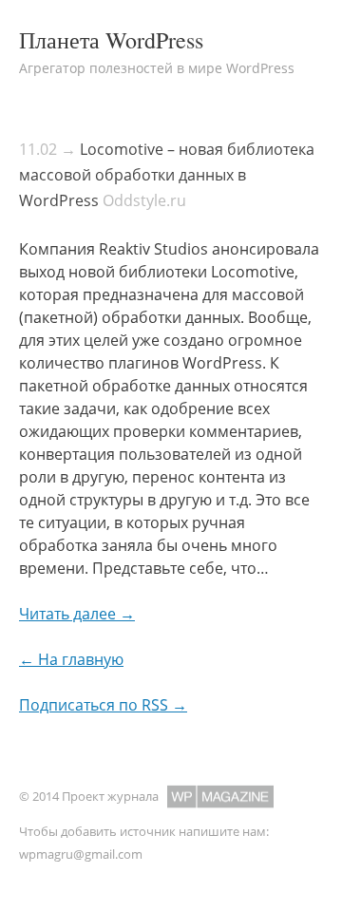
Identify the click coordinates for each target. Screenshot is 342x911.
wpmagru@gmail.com (80, 854)
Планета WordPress (111, 40)
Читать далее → (77, 613)
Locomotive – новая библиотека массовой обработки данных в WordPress (166, 175)
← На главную (71, 659)
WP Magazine (220, 796)
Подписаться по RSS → (103, 704)
